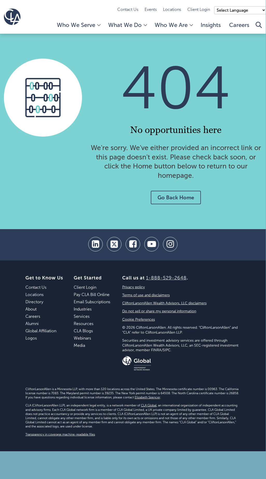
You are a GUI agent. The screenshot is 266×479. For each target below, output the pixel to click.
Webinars (82, 338)
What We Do (125, 25)
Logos (31, 338)
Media (79, 345)
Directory (34, 302)
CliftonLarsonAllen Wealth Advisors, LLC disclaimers (164, 303)
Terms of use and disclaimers (146, 295)
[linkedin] (95, 244)
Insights (211, 25)
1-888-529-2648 (166, 277)
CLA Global (148, 405)
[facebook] (133, 244)
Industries (83, 309)
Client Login (198, 9)
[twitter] (114, 244)
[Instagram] (170, 244)
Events (151, 9)
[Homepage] (12, 16)
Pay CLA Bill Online (92, 294)
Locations (172, 9)
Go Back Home (176, 197)
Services (82, 316)
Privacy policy (133, 287)
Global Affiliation (40, 331)
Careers (239, 25)
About (31, 309)
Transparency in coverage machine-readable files (60, 434)
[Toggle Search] (259, 28)
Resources (83, 323)
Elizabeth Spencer (147, 397)
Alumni (32, 323)
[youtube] (151, 244)
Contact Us (127, 9)
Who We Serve (76, 25)
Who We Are (171, 25)
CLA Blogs (83, 331)
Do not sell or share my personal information (159, 311)
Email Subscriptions (92, 302)
